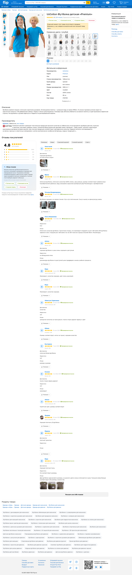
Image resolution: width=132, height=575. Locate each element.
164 (90, 61)
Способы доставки (117, 31)
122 (63, 61)
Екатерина (48, 344)
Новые (52, 142)
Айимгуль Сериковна (52, 300)
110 (55, 61)
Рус (108, 2)
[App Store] (101, 567)
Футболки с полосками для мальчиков (43, 523)
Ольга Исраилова (51, 216)
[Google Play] (96, 567)
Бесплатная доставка (91, 6)
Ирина (47, 175)
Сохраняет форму (79, 20)
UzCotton (65, 71)
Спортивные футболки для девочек (32, 541)
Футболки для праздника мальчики (47, 516)
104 (51, 61)
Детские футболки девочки (64, 552)
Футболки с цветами (82, 552)
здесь (49, 28)
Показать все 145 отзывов (74, 494)
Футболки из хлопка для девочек (58, 548)
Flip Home (111, 6)
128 (67, 61)
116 (59, 61)
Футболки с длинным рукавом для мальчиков (17, 527)
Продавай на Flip (32, 6)
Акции (103, 6)
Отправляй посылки (17, 6)
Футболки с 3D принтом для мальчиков (74, 530)
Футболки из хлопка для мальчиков (92, 519)
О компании (42, 560)
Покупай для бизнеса (47, 6)
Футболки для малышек (10, 541)
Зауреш (47, 415)
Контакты (115, 36)
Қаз (104, 2)
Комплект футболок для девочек (61, 544)
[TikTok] (70, 568)
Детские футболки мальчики (12, 534)
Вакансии (41, 564)
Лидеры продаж (122, 6)
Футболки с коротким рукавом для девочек (61, 537)
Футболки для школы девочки (12, 548)
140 (74, 61)
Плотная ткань (53, 20)
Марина (47, 431)
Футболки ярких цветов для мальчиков (15, 523)
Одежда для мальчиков (35, 10)
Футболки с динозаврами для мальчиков (16, 512)
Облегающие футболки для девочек (90, 537)
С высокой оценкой (63, 142)
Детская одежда (22, 10)
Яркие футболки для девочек (78, 541)
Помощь (24, 560)
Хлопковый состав (66, 20)
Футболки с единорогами (36, 537)
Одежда (14, 10)
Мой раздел (96, 3)
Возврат (24, 564)
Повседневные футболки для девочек (36, 534)
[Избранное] (114, 2)
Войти (95, 2)
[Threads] (76, 568)
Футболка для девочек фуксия (56, 541)
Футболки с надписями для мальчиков (47, 527)
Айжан (47, 328)
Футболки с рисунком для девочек (14, 537)
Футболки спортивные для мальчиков (74, 527)
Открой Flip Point (62, 6)
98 (48, 61)
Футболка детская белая (10, 552)
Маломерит (92, 20)
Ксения (47, 372)
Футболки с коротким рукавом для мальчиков (17, 516)
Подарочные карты (76, 6)
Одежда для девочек (39, 507)
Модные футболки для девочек (34, 548)
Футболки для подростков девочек (85, 544)
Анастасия (48, 146)
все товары (20, 123)
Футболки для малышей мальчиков (14, 519)
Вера (46, 269)
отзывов (59, 17)
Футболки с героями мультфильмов (89, 534)
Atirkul (47, 241)
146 (78, 61)
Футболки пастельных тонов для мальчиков (16, 530)
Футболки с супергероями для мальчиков (72, 512)
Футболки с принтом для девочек (13, 544)
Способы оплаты (117, 34)
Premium (65, 73)
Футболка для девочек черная (81, 548)
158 (86, 61)
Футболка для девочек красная (37, 544)
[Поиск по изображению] (84, 2)
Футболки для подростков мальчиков (66, 519)
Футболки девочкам (28, 552)
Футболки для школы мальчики (68, 523)
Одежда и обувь (6, 10)
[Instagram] (76, 562)
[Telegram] (70, 562)
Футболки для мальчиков (51, 10)
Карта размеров (54, 64)
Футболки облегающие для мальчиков (44, 512)
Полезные (44, 142)
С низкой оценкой (77, 142)
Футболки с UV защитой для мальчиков (46, 530)
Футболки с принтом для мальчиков (40, 519)
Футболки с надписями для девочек (63, 534)
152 (82, 61)
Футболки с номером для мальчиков (72, 516)
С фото (88, 142)
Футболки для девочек (54, 507)
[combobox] (55, 2)
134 (71, 61)
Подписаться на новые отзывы (71, 17)
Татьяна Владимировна (53, 192)
